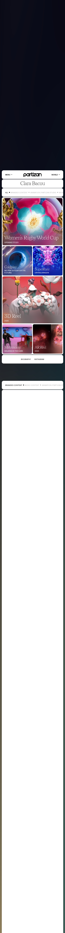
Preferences (51, 925)
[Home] (32, 174)
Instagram (39, 359)
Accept (39, 925)
